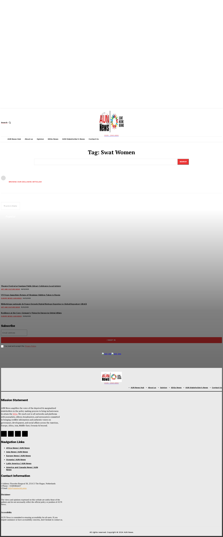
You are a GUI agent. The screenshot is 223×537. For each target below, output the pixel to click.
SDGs (15, 414)
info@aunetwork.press (17, 488)
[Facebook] (4, 434)
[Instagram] (11, 434)
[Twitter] (18, 434)
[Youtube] (25, 434)
